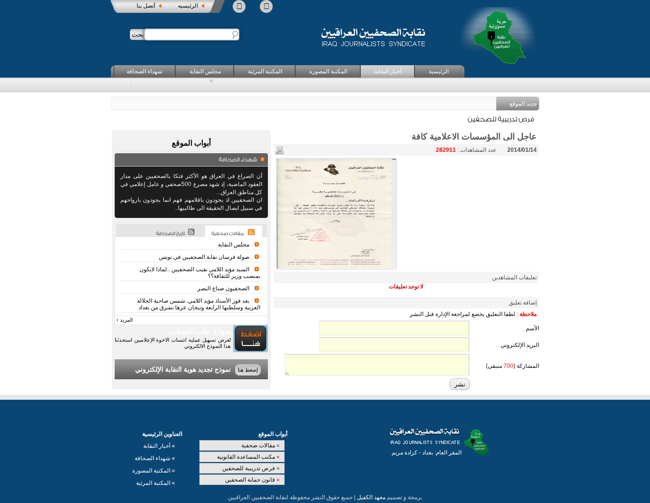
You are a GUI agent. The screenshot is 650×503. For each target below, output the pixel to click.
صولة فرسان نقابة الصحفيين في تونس (204, 257)
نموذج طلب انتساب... (198, 331)
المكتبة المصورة (328, 71)
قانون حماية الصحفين (252, 479)
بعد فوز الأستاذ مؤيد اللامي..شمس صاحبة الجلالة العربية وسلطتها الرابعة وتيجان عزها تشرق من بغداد (198, 304)
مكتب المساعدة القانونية (248, 457)
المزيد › (125, 320)
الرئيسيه (188, 5)
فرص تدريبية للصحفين (251, 468)
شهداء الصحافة (144, 71)
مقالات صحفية (260, 445)
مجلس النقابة (205, 71)
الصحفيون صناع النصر (223, 288)
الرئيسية (439, 71)
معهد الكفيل (371, 497)
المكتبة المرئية (265, 71)
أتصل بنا (146, 5)
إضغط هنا (248, 370)
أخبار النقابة (388, 71)
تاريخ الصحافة (170, 234)
